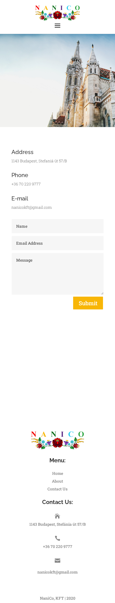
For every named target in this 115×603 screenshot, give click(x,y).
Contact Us (57, 489)
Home (57, 473)
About (57, 481)
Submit (88, 303)
